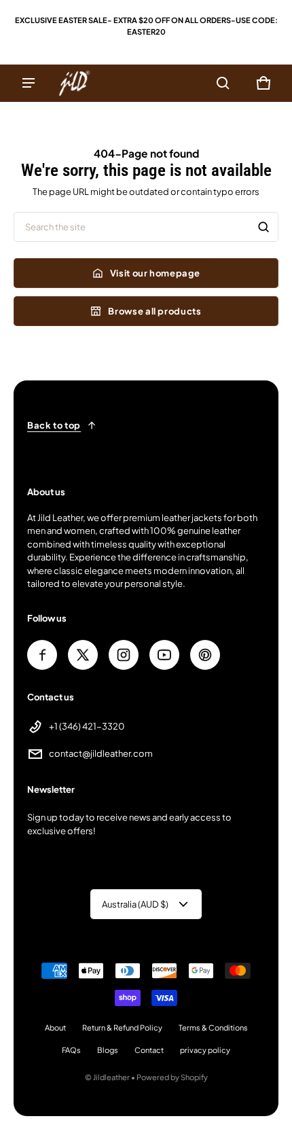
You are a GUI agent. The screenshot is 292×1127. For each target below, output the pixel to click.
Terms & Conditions (213, 1027)
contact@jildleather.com (101, 753)
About (55, 1027)
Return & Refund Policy (122, 1027)
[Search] (263, 227)
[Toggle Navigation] (28, 83)
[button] (223, 83)
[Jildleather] (74, 83)
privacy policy (205, 1049)
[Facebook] (42, 655)
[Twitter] (83, 655)
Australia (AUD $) (135, 904)
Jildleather (111, 1077)
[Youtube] (164, 655)
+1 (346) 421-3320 (87, 726)
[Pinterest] (205, 655)
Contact (149, 1049)
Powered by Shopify (172, 1077)
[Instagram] (124, 655)
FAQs (71, 1049)
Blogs (107, 1049)
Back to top (54, 425)
